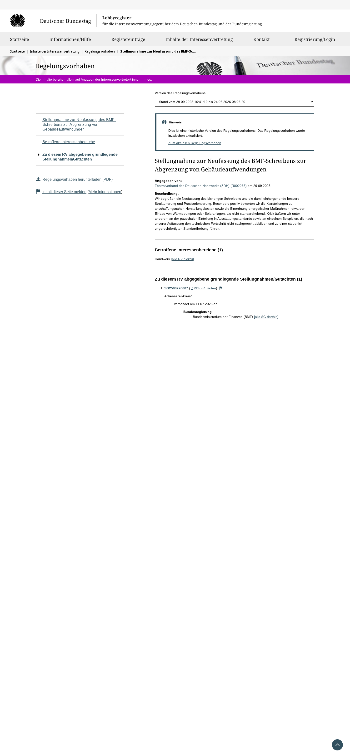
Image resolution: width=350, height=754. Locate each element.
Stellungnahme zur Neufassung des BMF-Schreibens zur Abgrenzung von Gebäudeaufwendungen (79, 124)
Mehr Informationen (105, 192)
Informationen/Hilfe (70, 39)
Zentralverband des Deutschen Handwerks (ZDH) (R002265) (201, 186)
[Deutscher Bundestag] (53, 20)
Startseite (19, 39)
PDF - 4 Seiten (205, 288)
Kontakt (261, 39)
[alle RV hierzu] (182, 259)
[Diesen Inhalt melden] (221, 288)
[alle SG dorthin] (266, 317)
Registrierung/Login (315, 39)
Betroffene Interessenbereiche (68, 142)
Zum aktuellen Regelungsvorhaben (194, 143)
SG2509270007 (176, 288)
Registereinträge (128, 39)
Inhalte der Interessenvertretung (199, 39)
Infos (147, 79)
